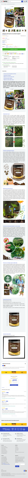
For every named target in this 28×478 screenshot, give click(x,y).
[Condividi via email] (25, 35)
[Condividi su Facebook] (21, 35)
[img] (3, 391)
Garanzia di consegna (5, 55)
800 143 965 (3, 463)
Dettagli (22, 63)
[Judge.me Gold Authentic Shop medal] (18, 429)
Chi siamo (16, 446)
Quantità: (3, 46)
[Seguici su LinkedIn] (5, 470)
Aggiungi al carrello (14, 49)
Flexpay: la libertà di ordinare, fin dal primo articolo (9, 62)
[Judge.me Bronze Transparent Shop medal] (21, 429)
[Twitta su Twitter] (23, 35)
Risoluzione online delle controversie (19, 452)
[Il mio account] (24, 1)
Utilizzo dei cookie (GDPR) (4, 447)
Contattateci (16, 447)
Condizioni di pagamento (4, 452)
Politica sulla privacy (3, 446)
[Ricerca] (22, 1)
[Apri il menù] (1, 1)
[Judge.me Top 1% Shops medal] (24, 429)
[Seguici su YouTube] (4, 470)
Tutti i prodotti (17, 448)
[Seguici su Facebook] (1, 470)
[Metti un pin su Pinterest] (22, 35)
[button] (15, 415)
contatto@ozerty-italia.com (6, 464)
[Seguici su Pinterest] (3, 470)
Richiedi (17, 466)
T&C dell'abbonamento (4, 453)
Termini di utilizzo (3, 448)
